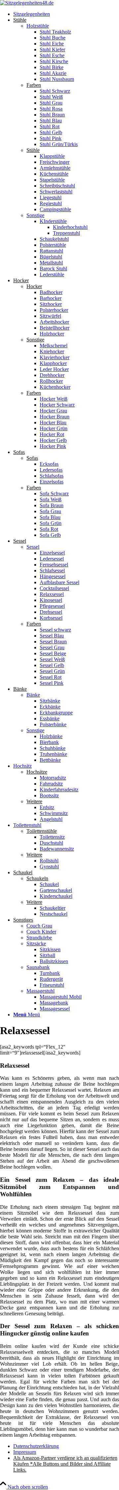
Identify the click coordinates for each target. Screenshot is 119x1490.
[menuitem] (66, 14)
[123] (27, 3)
